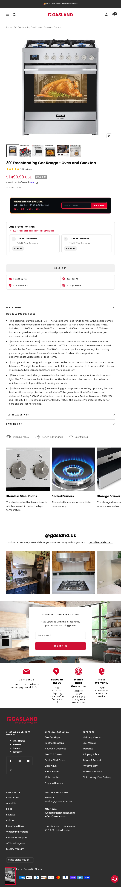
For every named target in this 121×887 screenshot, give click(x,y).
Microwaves (51, 765)
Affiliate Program (15, 843)
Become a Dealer (15, 826)
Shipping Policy (21, 437)
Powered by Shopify (33, 869)
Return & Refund (92, 760)
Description (13, 307)
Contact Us (12, 797)
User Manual (81, 437)
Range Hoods (52, 771)
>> (101, 542)
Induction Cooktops (55, 748)
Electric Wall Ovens (55, 760)
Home (9, 27)
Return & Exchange (52, 437)
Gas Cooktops (52, 737)
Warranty (88, 748)
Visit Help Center (92, 737)
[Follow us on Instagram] (19, 761)
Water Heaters (52, 777)
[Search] (14, 14)
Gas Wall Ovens (53, 754)
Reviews (10, 814)
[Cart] (113, 14)
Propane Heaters (54, 783)
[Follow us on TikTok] (10, 769)
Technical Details (17, 414)
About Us (11, 803)
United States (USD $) (18, 860)
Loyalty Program (15, 849)
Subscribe (99, 205)
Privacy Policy (90, 765)
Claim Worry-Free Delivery (97, 777)
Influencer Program (17, 837)
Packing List (14, 424)
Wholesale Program (17, 831)
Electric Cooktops (54, 743)
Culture (10, 820)
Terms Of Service (92, 771)
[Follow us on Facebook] (10, 761)
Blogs (9, 808)
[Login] (106, 14)
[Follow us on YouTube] (28, 761)
